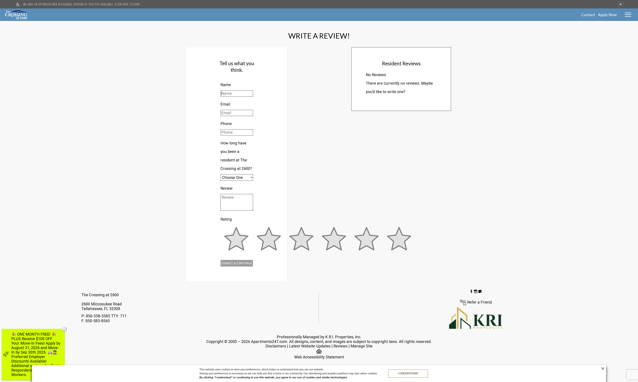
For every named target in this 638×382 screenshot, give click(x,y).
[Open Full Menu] (628, 14)
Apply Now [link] (607, 14)
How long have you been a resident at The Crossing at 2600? (236, 156)
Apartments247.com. (269, 341)
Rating (226, 219)
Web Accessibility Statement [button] (319, 357)
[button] (620, 4)
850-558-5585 (106, 316)
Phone (226, 123)
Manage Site (361, 346)
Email (225, 104)
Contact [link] (588, 14)
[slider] (236, 240)
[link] (16, 14)
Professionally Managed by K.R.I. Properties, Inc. (319, 337)
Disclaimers (276, 346)
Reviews (340, 346)
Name (225, 84)
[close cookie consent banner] (602, 368)
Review (226, 188)
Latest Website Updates (309, 346)
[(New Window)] (472, 291)
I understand (408, 373)
